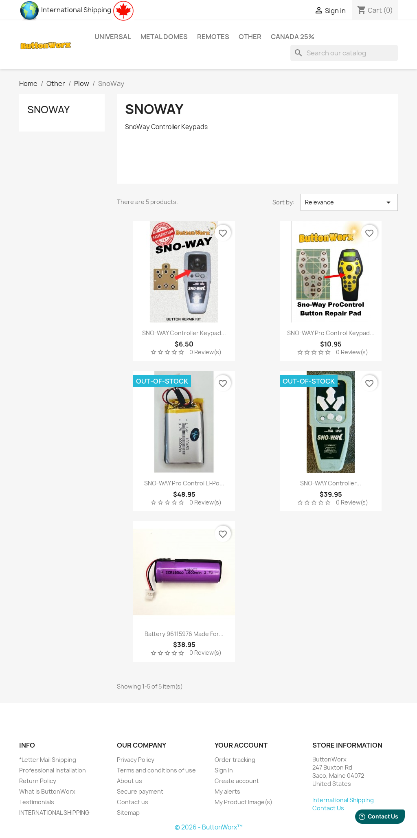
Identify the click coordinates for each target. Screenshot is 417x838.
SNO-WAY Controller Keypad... (184, 333)
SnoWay (48, 109)
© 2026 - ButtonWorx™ (209, 827)
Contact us (132, 802)
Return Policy (37, 781)
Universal (112, 36)
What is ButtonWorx (47, 791)
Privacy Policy (135, 759)
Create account (237, 781)
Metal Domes (164, 36)
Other (250, 36)
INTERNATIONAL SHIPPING (54, 812)
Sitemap (128, 812)
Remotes (213, 36)
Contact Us (328, 808)
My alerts (227, 791)
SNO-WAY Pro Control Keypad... (331, 333)
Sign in (224, 770)
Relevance (349, 202)
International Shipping (75, 9)
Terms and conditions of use (156, 770)
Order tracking (235, 759)
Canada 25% (292, 36)
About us (129, 781)
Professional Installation (52, 770)
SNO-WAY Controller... (330, 483)
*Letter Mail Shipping (47, 759)
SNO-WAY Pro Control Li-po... (184, 483)
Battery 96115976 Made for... (184, 634)
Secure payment (140, 791)
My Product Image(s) (243, 802)
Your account (241, 745)
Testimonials (36, 802)
